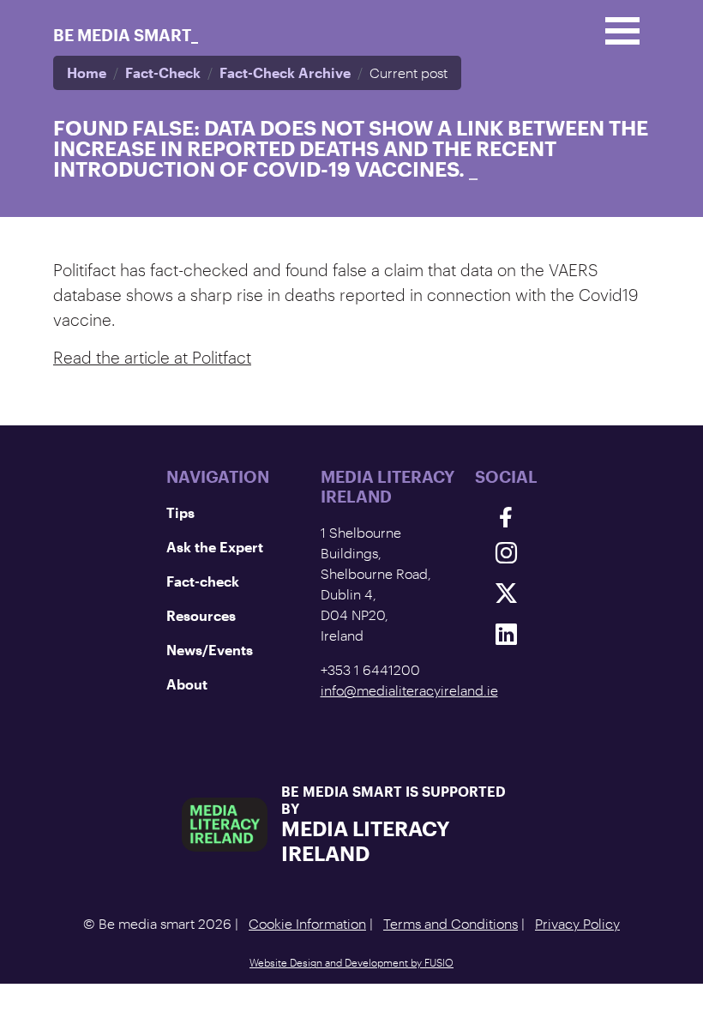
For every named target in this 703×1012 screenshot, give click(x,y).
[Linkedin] (506, 633)
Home (86, 72)
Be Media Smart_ (125, 35)
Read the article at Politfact (152, 357)
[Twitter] (506, 593)
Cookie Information (307, 923)
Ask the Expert (214, 547)
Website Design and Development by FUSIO (351, 962)
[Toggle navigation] (622, 31)
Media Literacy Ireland (365, 840)
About (186, 684)
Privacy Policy (577, 923)
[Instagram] (506, 552)
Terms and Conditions (450, 923)
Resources (201, 615)
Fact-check (202, 581)
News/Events (209, 650)
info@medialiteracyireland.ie (409, 690)
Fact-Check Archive (285, 72)
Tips (180, 512)
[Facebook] (506, 517)
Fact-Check (163, 72)
